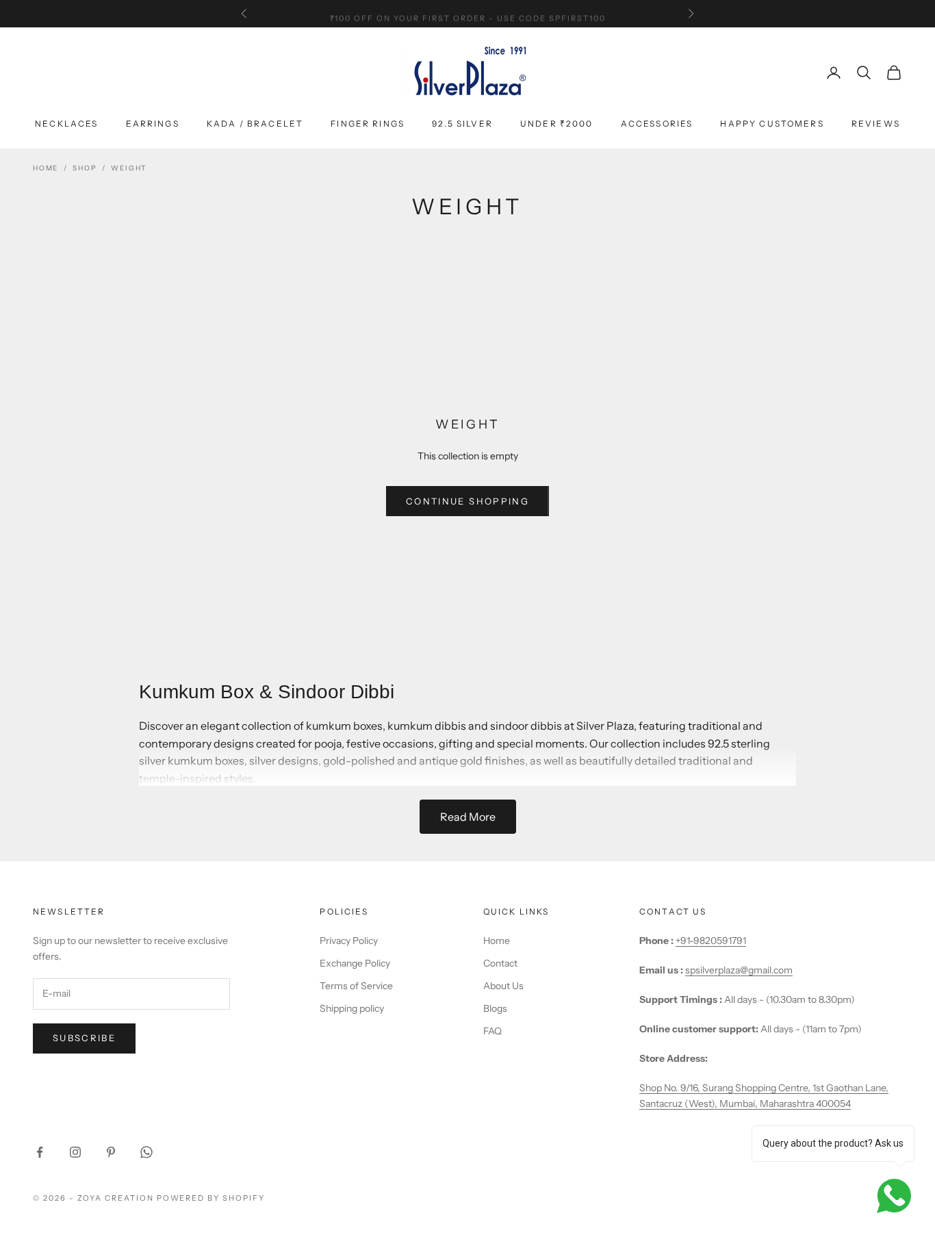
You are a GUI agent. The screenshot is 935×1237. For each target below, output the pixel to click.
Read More (468, 817)
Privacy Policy (349, 940)
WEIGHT (128, 168)
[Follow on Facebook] (40, 1152)
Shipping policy (352, 1008)
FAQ (492, 1031)
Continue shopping (467, 501)
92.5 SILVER (462, 123)
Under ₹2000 (556, 123)
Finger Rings (368, 123)
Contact (500, 963)
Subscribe (84, 1037)
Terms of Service (356, 986)
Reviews (875, 123)
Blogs (495, 1008)
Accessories (657, 123)
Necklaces (66, 123)
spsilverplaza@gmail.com (739, 970)
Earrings (152, 123)
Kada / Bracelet (255, 123)
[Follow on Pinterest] (111, 1152)
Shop (85, 168)
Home (45, 168)
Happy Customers (771, 123)
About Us (503, 986)
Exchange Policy (355, 963)
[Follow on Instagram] (75, 1152)
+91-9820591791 (711, 940)
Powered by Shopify (211, 1198)
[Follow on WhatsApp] (146, 1152)
